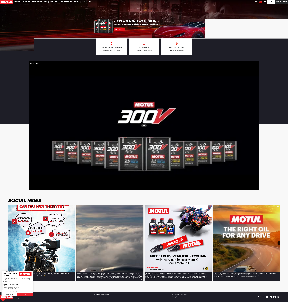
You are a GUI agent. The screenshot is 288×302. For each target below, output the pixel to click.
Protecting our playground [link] (101, 294)
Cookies (96, 299)
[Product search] (256, 2)
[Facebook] (267, 297)
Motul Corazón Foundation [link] (179, 294)
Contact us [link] (19, 296)
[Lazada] (274, 297)
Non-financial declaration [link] (23, 299)
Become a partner (281, 1)
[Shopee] (278, 297)
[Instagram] (271, 297)
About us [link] (18, 294)
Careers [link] (96, 296)
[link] (46, 2)
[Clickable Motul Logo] (6, 2)
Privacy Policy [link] (175, 296)
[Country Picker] (260, 2)
